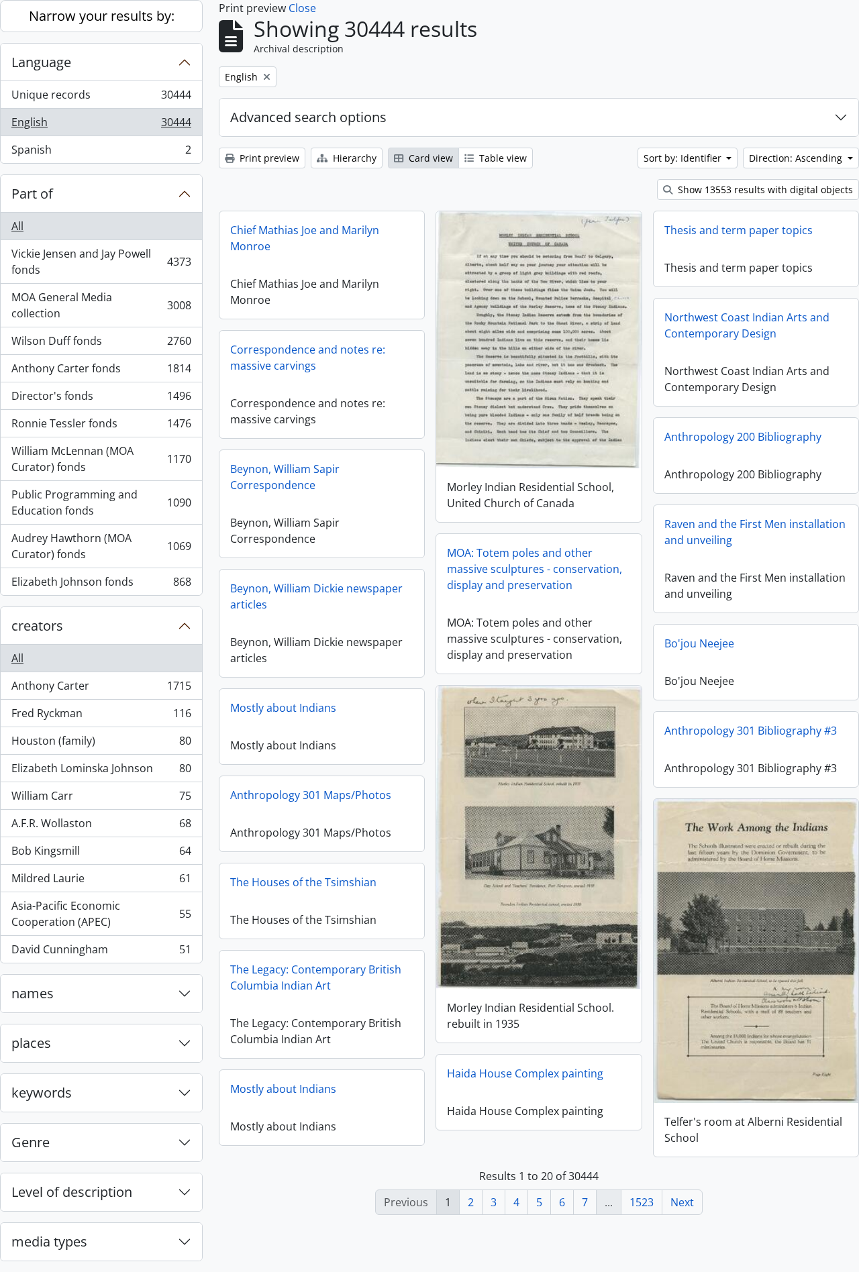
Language (41, 62)
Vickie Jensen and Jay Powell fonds (101, 261)
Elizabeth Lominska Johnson (101, 771)
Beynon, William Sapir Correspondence (285, 477)
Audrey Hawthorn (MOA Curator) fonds (101, 546)
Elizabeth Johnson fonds (101, 584)
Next (682, 1202)
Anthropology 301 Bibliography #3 (750, 730)
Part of (32, 193)
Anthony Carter (101, 689)
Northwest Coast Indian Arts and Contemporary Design (746, 325)
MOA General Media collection (101, 305)
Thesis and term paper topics (738, 230)
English (101, 125)
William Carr (101, 799)
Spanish (101, 152)
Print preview (268, 158)
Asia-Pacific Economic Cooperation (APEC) (101, 913)
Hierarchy (353, 158)
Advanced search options (308, 117)
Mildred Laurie (101, 881)
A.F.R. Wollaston (101, 826)
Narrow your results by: (101, 16)
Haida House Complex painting (525, 1073)
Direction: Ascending (797, 158)
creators (37, 626)
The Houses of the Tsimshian (303, 882)
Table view (501, 158)
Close (302, 8)
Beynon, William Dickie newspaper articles (316, 596)
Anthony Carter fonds (101, 371)
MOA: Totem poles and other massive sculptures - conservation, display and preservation (534, 568)
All (17, 226)
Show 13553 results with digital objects (764, 189)
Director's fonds (101, 399)
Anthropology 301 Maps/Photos (310, 795)
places (31, 1043)
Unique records (101, 98)
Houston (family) (101, 744)
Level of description (71, 1192)
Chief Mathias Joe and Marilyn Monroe (304, 238)
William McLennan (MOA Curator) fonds (101, 458)
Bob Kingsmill (101, 854)
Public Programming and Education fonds (101, 502)
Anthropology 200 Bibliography (742, 436)
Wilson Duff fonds (101, 344)
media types (49, 1241)
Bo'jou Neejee (699, 643)
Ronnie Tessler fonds (101, 426)
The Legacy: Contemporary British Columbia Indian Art (315, 977)
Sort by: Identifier (684, 158)
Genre (30, 1142)
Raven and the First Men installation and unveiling (755, 532)
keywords (41, 1092)
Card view (429, 158)
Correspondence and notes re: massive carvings (307, 357)
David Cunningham (101, 952)
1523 (641, 1202)
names (32, 993)
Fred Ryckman (101, 716)
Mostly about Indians (283, 707)
